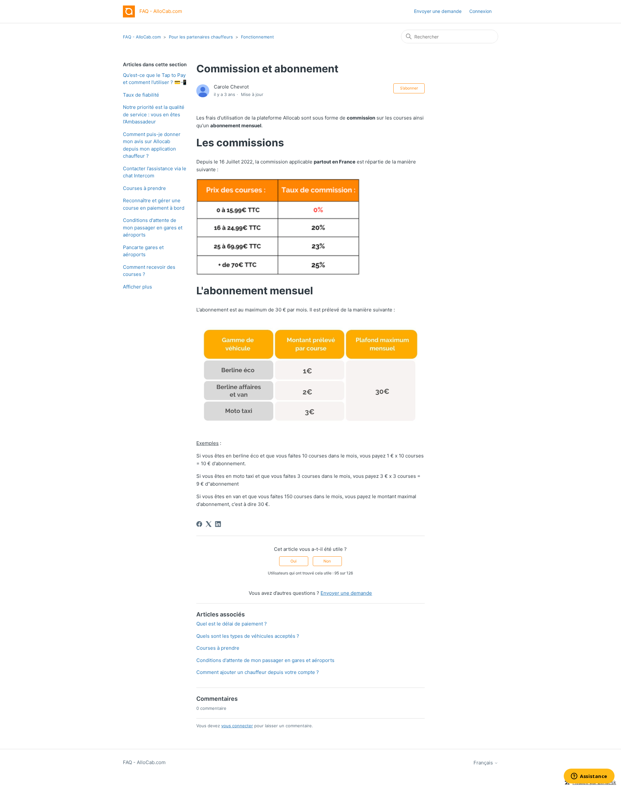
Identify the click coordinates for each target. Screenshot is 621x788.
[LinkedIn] (218, 524)
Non (327, 561)
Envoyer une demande (438, 11)
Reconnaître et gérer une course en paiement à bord (153, 204)
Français (484, 762)
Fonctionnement (257, 36)
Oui (293, 561)
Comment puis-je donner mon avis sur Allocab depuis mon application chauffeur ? (151, 145)
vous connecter (237, 725)
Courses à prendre (144, 188)
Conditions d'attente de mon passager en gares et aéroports (152, 227)
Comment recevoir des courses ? (149, 271)
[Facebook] (199, 524)
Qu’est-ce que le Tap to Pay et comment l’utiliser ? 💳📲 (155, 79)
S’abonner (409, 88)
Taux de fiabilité (141, 95)
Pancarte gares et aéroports (143, 251)
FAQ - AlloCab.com (142, 36)
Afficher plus (137, 287)
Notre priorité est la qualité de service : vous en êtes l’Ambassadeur (153, 114)
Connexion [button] (480, 11)
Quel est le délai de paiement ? (231, 624)
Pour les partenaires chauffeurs (201, 36)
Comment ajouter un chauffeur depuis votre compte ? (257, 672)
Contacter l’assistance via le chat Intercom (154, 172)
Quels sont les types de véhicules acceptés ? (247, 636)
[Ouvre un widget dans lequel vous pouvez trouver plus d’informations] (589, 777)
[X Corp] (209, 524)
